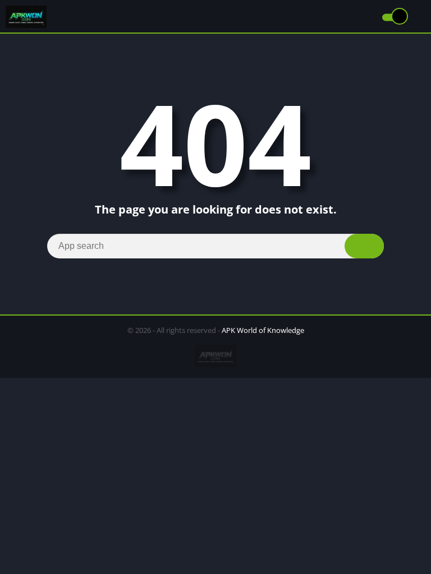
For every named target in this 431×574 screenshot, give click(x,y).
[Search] (364, 246)
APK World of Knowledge (263, 330)
